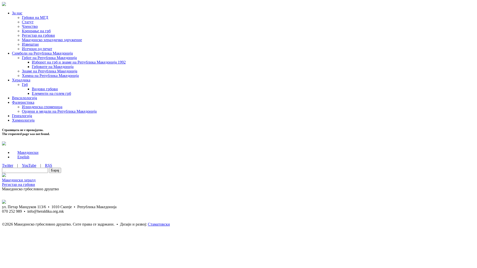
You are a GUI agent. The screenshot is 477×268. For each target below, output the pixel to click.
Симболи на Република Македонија (42, 53)
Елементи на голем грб (51, 93)
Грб (25, 84)
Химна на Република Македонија (50, 75)
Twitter (7, 165)
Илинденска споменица (42, 107)
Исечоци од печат (37, 49)
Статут (28, 22)
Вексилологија (24, 98)
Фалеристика (23, 102)
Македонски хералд (19, 180)
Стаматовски (159, 224)
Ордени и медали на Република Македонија (59, 111)
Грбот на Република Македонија (49, 58)
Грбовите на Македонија (53, 67)
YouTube (29, 165)
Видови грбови (45, 89)
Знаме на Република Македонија (49, 71)
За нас (17, 13)
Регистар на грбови (38, 35)
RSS (48, 165)
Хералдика (21, 80)
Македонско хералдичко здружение (52, 40)
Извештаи (30, 44)
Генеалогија (22, 116)
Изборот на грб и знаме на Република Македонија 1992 (79, 62)
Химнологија (23, 120)
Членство (30, 26)
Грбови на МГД (35, 17)
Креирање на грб (36, 31)
